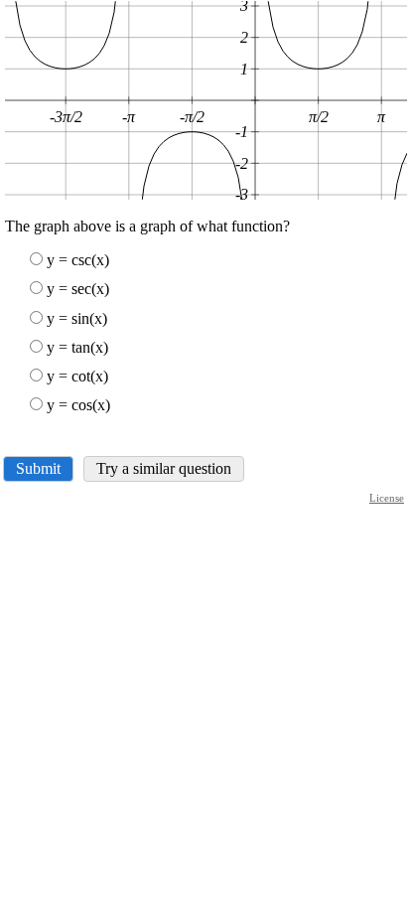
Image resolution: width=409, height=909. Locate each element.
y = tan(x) (77, 347)
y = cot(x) (77, 376)
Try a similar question (163, 468)
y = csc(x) (78, 259)
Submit (38, 468)
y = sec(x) (78, 288)
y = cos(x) (78, 404)
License (386, 498)
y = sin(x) (77, 318)
